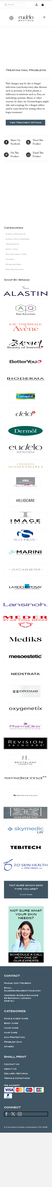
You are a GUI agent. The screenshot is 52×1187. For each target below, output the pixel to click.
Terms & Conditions (17, 1078)
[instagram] (20, 1114)
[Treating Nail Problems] (26, 47)
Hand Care (11, 1028)
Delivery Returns (16, 1073)
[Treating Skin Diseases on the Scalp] (37, 182)
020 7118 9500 (22, 983)
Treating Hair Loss (15, 200)
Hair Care (10, 1032)
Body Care (12, 249)
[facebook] (6, 1114)
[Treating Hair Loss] (15, 182)
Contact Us (11, 1064)
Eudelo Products (16, 234)
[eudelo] (26, 16)
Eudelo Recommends (17, 239)
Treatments (12, 244)
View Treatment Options (25, 122)
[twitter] (13, 1114)
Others (10, 259)
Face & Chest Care (16, 254)
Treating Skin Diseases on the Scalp (37, 204)
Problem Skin (13, 264)
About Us (10, 1069)
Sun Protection (14, 269)
